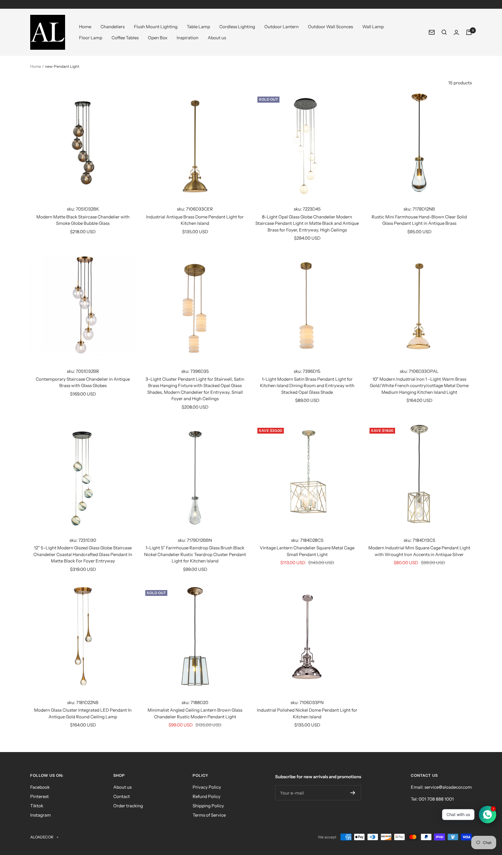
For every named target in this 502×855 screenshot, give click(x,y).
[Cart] (469, 32)
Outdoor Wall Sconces (330, 26)
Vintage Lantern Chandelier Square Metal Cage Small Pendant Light (307, 551)
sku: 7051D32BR (83, 371)
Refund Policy (206, 796)
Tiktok (36, 805)
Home (85, 26)
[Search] (444, 32)
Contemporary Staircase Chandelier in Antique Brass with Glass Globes (83, 382)
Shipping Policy (208, 805)
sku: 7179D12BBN (195, 540)
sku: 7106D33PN (307, 702)
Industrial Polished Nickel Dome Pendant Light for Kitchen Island (307, 713)
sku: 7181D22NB (82, 702)
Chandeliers (113, 26)
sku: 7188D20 (195, 702)
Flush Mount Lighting (156, 26)
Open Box (157, 37)
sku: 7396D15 (307, 371)
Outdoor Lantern (281, 26)
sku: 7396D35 (195, 371)
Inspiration (187, 37)
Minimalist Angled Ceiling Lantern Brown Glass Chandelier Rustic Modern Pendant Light (195, 713)
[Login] (456, 32)
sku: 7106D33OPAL (419, 371)
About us (217, 37)
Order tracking (128, 805)
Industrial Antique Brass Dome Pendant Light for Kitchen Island (195, 220)
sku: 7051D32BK (83, 209)
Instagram (40, 815)
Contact (121, 796)
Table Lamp (198, 26)
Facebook (40, 787)
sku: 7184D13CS (419, 540)
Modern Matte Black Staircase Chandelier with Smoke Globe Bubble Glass (83, 220)
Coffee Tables (125, 37)
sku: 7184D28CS (307, 540)
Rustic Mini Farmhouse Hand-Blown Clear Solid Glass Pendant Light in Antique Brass (419, 220)
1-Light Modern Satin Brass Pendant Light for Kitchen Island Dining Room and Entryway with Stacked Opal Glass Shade (307, 385)
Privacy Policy (207, 787)
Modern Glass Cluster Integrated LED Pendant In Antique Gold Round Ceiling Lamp (83, 713)
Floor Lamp (90, 37)
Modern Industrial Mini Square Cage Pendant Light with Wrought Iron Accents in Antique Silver (419, 551)
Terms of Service (209, 815)
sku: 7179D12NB (419, 209)
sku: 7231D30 (82, 540)
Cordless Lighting (237, 26)
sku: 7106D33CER (195, 209)
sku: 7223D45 (307, 209)
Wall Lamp (373, 26)
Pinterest (39, 796)
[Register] (352, 793)
